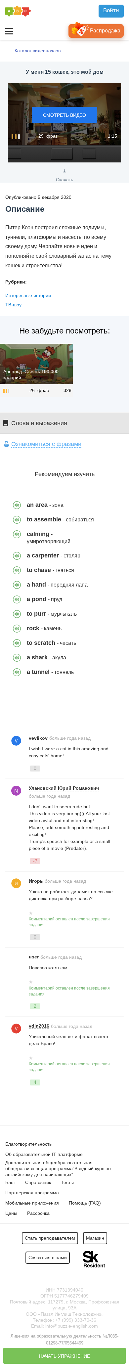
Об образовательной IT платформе (44, 1154)
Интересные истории (28, 295)
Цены (11, 1213)
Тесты (67, 1182)
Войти (111, 10)
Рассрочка (38, 1213)
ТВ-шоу (13, 304)
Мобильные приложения (32, 1203)
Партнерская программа (32, 1192)
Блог (10, 1182)
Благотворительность (28, 1144)
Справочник (38, 1182)
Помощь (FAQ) (85, 1203)
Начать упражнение (64, 1356)
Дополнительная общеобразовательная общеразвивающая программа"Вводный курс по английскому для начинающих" (58, 1168)
